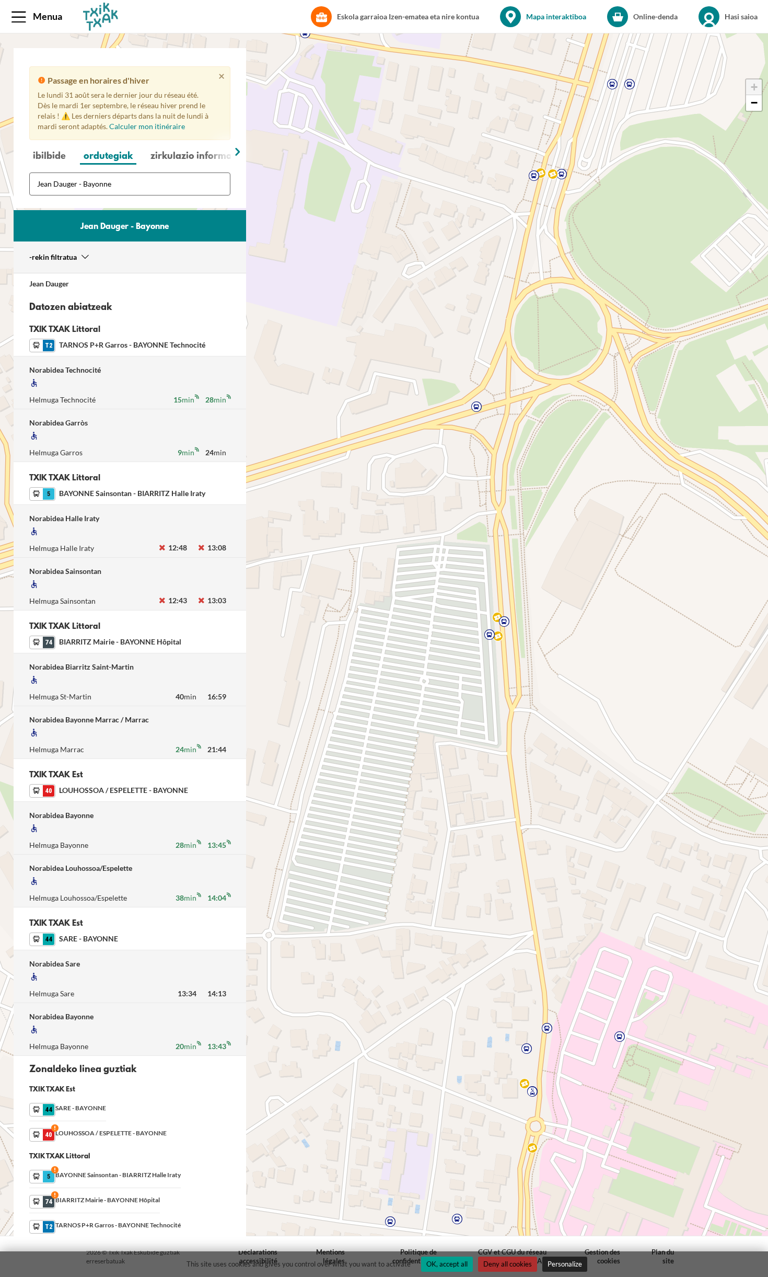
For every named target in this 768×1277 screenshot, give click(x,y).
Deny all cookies (507, 1264)
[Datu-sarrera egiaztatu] (220, 185)
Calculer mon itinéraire (147, 126)
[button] (39, 16)
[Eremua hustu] (200, 185)
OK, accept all (447, 1264)
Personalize (565, 1264)
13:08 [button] (217, 547)
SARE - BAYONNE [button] (73, 940)
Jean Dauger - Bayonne (124, 227)
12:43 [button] (178, 600)
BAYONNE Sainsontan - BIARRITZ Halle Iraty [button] (117, 495)
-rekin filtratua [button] (53, 256)
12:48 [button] (178, 547)
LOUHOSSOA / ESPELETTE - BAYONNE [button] (108, 792)
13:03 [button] (217, 600)
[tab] (49, 158)
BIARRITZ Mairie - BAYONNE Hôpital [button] (105, 643)
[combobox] (129, 183)
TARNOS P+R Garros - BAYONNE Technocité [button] (117, 346)
